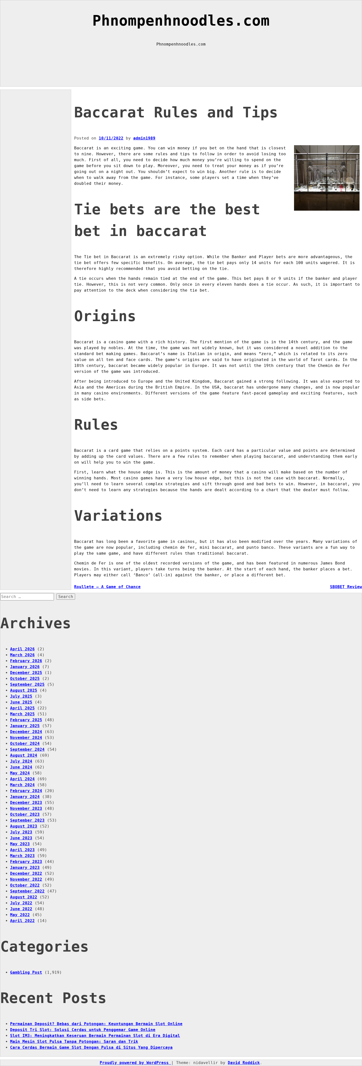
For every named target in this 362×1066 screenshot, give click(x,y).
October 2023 (25, 814)
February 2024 (26, 790)
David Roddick (244, 1062)
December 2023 (26, 802)
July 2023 (21, 832)
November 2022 (26, 879)
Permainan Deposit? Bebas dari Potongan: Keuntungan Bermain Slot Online (96, 1023)
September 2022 (27, 891)
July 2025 (21, 696)
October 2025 (25, 678)
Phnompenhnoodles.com (181, 20)
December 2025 (26, 672)
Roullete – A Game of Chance (107, 586)
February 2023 (26, 861)
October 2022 (25, 885)
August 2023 (23, 826)
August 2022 (23, 897)
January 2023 (25, 867)
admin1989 (144, 138)
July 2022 (21, 903)
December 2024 (26, 731)
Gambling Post (26, 972)
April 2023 (22, 849)
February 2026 (26, 660)
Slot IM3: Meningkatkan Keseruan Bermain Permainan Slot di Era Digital (95, 1035)
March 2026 (22, 655)
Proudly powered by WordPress (135, 1062)
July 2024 (21, 761)
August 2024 (23, 755)
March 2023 (22, 855)
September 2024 (27, 749)
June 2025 (21, 702)
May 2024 (20, 773)
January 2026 (25, 666)
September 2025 (27, 684)
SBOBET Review (346, 586)
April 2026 (22, 649)
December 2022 (26, 873)
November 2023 (26, 808)
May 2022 (20, 914)
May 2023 (20, 844)
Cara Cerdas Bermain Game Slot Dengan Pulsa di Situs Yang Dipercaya (91, 1047)
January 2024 (25, 796)
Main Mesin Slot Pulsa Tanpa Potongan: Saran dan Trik (74, 1041)
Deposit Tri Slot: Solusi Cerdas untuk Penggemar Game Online (82, 1029)
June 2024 (21, 767)
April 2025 (22, 708)
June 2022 (21, 909)
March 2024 (22, 785)
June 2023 (21, 838)
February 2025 (26, 720)
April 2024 (22, 779)
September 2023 (27, 820)
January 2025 (25, 725)
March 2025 (22, 714)
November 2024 (26, 737)
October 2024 (25, 743)
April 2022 (22, 920)
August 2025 (23, 690)
